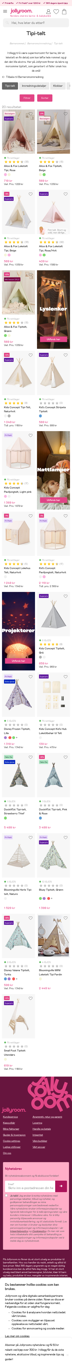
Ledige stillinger (12, 1147)
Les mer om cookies (17, 1336)
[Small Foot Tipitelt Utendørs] (5, 1059)
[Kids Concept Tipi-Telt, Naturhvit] (5, 415)
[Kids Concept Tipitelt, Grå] (9, 415)
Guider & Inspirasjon (14, 1135)
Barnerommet (17, 43)
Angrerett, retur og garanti (47, 1116)
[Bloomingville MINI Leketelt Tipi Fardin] (40, 978)
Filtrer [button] (27, 98)
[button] (5, 11)
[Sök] (7, 22)
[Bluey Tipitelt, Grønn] (13, 737)
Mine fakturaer (11, 1129)
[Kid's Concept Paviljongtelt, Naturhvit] (9, 496)
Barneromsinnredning (39, 43)
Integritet (38, 1135)
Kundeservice (10, 1116)
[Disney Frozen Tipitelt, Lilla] (5, 737)
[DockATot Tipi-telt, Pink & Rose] (40, 818)
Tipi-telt (58, 43)
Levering (37, 1122)
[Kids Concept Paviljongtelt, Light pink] (5, 496)
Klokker (58, 86)
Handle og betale (42, 1129)
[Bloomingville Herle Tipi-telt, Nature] (5, 898)
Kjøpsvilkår (9, 1122)
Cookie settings (11, 1141)
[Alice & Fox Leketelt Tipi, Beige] (9, 174)
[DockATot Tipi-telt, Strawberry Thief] (5, 818)
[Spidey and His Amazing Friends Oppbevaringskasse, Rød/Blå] (9, 737)
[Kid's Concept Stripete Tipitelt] (40, 415)
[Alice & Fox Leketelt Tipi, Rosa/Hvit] (40, 255)
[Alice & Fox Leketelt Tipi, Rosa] (5, 174)
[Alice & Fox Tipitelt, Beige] (40, 174)
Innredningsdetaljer (34, 86)
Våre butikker (40, 1141)
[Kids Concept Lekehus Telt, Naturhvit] (5, 576)
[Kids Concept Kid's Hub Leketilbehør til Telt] (40, 737)
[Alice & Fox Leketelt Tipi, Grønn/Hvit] (44, 255)
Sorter (44, 98)
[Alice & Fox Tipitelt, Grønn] (44, 174)
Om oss (7, 1153)
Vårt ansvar (39, 1147)
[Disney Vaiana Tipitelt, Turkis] (5, 978)
